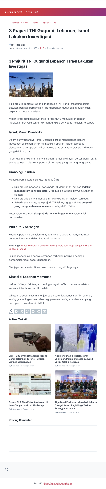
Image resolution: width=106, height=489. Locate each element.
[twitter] (21, 311)
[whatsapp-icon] (6, 470)
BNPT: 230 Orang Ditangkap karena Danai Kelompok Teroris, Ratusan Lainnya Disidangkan (28, 358)
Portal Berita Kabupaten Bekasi (58, 483)
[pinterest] (38, 311)
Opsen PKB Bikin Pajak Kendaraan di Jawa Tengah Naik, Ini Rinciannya (28, 404)
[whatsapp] (27, 311)
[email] (44, 311)
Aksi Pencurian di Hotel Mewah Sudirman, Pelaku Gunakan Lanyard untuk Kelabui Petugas (74, 358)
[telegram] (33, 311)
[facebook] (16, 311)
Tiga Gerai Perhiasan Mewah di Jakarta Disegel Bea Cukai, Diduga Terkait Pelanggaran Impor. (76, 405)
